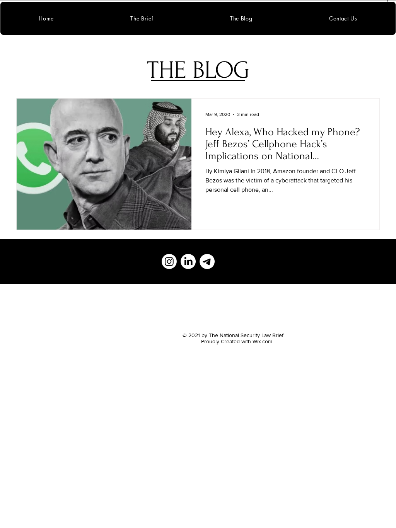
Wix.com (262, 341)
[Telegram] (207, 261)
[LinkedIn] (188, 261)
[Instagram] (169, 261)
